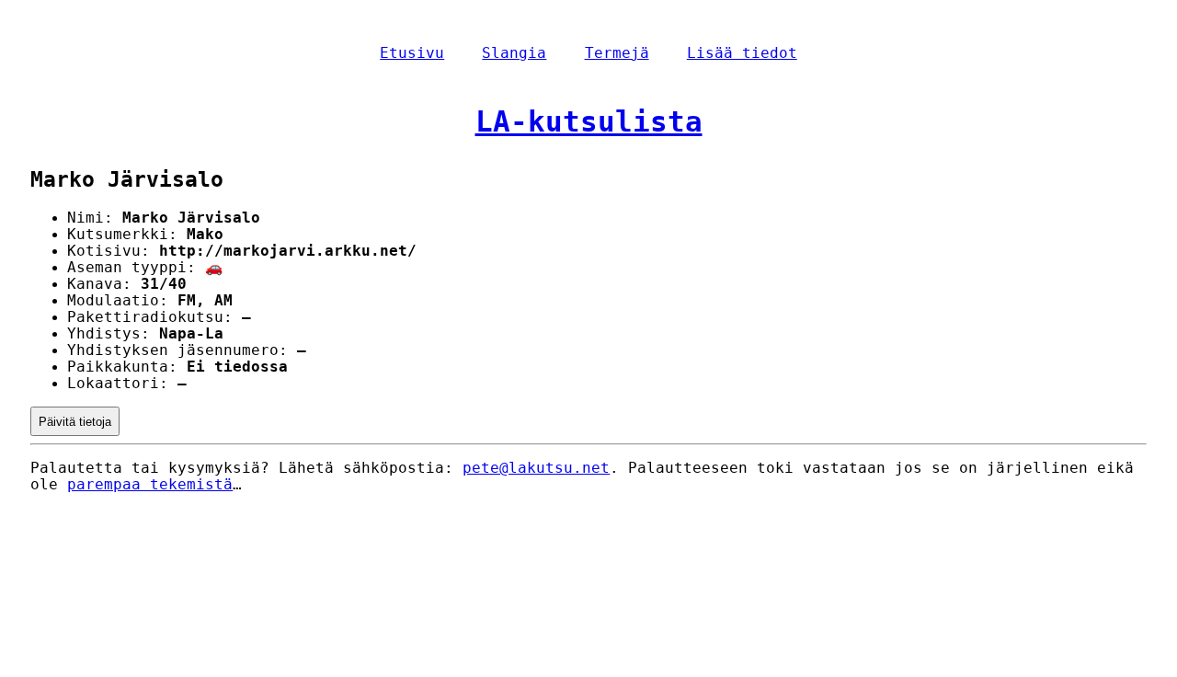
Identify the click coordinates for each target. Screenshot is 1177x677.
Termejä (617, 53)
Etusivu (412, 53)
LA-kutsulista (589, 121)
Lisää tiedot (742, 53)
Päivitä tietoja (75, 422)
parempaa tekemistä (150, 484)
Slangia (514, 53)
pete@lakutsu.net (536, 468)
